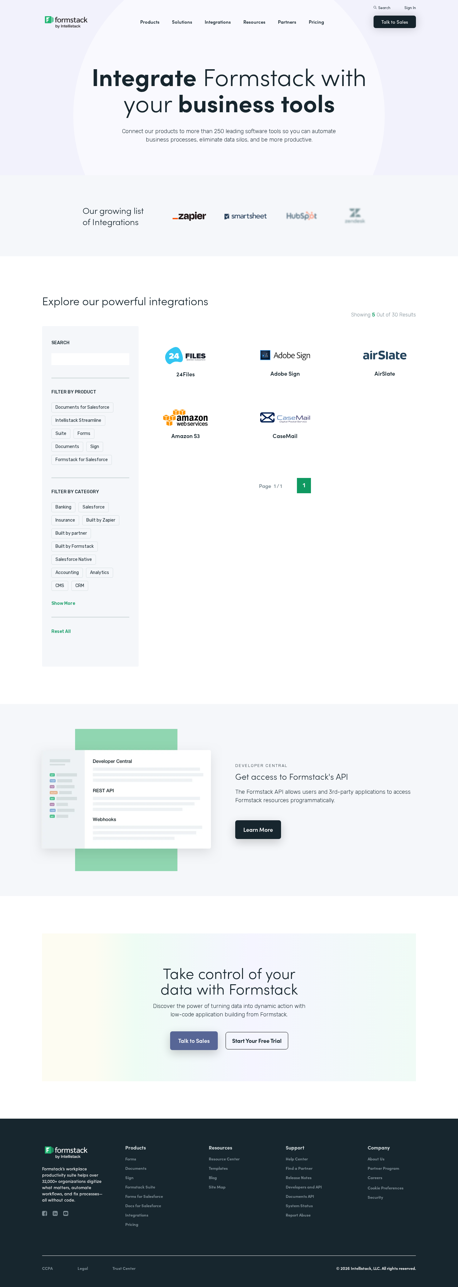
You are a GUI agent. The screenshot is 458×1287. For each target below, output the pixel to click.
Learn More (258, 829)
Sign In (410, 7)
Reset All (61, 631)
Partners (287, 21)
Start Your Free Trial (257, 1040)
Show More (63, 603)
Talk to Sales (394, 21)
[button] (150, 21)
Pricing (316, 21)
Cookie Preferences (385, 1188)
